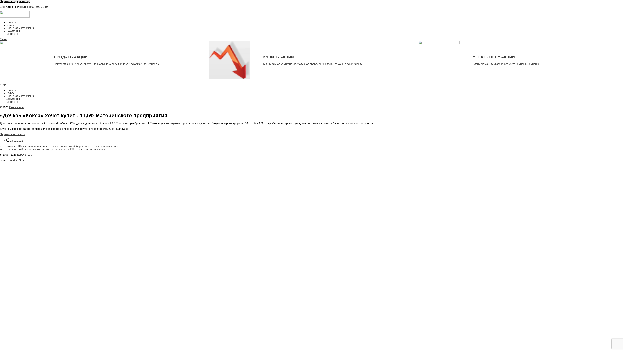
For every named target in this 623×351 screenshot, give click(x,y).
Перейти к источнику (12, 134)
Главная (11, 22)
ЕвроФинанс (16, 107)
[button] (311, 39)
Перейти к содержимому (15, 1)
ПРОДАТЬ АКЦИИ (71, 57)
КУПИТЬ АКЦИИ (278, 57)
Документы (13, 31)
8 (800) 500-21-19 (37, 7)
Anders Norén (18, 160)
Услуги (10, 25)
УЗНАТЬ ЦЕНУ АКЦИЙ (494, 57)
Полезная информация (20, 28)
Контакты (12, 33)
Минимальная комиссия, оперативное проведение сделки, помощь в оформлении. (313, 64)
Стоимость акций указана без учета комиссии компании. (506, 64)
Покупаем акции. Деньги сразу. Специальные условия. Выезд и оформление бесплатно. (107, 64)
